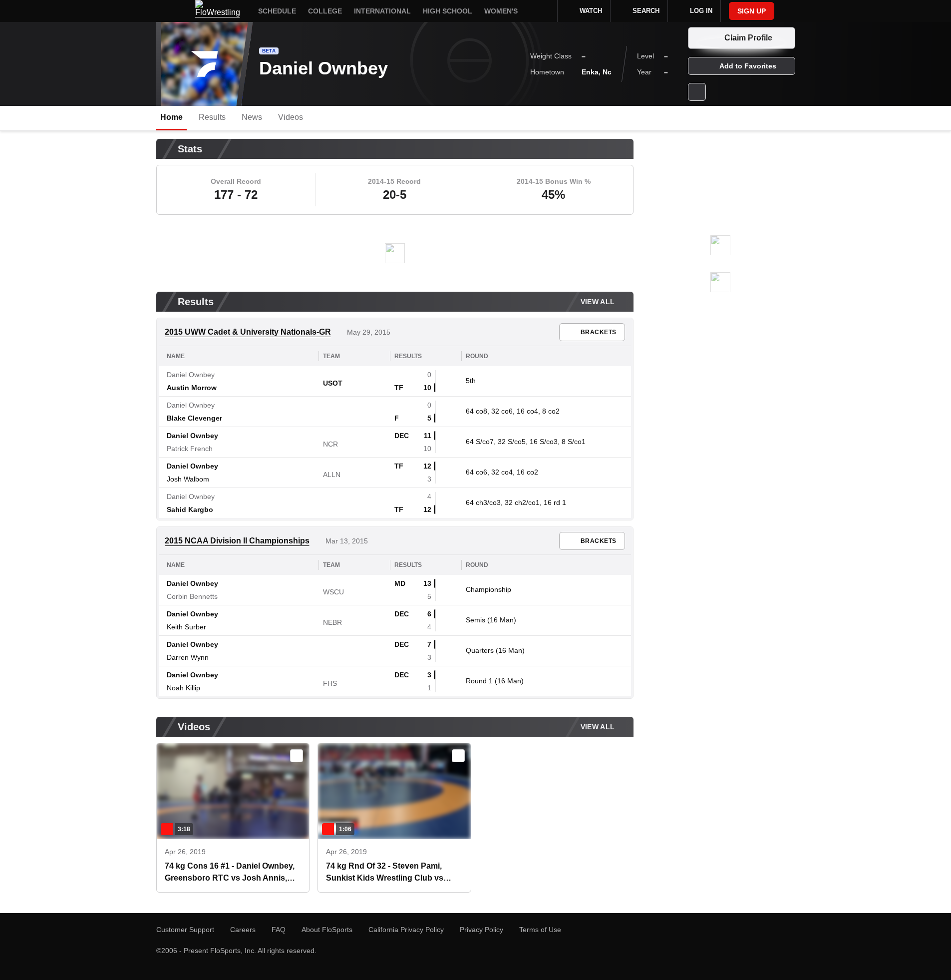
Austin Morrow (192, 388)
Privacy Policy (481, 930)
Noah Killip (183, 688)
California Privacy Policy (406, 930)
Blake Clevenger (194, 418)
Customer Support (185, 930)
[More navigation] (543, 11)
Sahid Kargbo (190, 509)
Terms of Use (540, 930)
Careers (243, 930)
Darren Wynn (188, 657)
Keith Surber (186, 627)
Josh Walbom (188, 479)
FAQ (279, 930)
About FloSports (327, 930)
